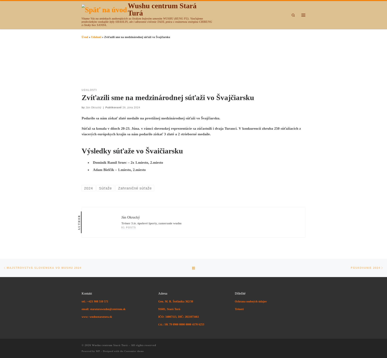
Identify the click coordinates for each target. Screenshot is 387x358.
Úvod (85, 37)
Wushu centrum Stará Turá (110, 345)
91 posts (128, 227)
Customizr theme (134, 351)
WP (98, 351)
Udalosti (96, 37)
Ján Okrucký (93, 107)
